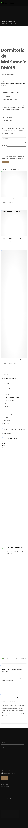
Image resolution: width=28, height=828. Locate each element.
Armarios (7, 394)
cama (7, 83)
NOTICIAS (9, 686)
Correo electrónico (7, 149)
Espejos (7, 386)
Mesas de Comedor (11, 409)
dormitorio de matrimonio (18, 83)
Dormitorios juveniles (10, 400)
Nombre (4, 145)
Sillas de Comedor (10, 412)
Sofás (6, 417)
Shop (6, 19)
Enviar (4, 777)
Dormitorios (11, 19)
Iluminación (7, 389)
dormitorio (10, 83)
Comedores (7, 406)
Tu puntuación (6, 133)
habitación (3, 85)
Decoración (6, 383)
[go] (24, 374)
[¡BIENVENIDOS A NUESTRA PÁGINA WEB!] (14, 694)
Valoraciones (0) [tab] (15, 92)
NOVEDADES (14, 720)
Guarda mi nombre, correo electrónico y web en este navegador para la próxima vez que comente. (13, 157)
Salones (5, 403)
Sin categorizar (7, 423)
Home (2, 19)
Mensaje (3, 757)
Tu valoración (5, 136)
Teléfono (3, 752)
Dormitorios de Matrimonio (8, 21)
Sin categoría (7, 420)
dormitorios (11, 688)
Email (2, 747)
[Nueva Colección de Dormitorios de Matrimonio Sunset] (14, 666)
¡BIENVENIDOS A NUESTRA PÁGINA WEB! (13, 698)
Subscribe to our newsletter (9, 773)
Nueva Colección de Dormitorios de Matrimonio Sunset (16, 437)
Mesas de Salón (8, 414)
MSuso (13, 675)
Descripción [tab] (5, 92)
